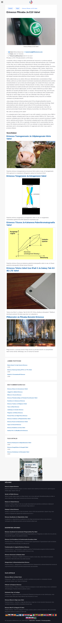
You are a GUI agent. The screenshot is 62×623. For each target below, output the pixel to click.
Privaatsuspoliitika (45, 620)
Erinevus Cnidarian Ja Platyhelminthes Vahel (18, 418)
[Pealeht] (31, 2)
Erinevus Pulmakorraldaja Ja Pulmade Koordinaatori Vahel (22, 397)
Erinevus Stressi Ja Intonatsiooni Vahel (17, 389)
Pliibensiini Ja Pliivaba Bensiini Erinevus (25, 317)
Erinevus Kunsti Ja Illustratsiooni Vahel (17, 421)
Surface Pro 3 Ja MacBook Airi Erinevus (17, 430)
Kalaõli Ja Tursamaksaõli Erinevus (16, 374)
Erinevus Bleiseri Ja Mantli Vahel (13, 577)
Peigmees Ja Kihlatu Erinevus (15, 412)
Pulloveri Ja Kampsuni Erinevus (13, 584)
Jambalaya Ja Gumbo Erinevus (15, 409)
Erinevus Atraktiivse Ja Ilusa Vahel (16, 427)
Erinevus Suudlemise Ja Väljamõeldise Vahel (16, 517)
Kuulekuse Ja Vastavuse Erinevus (16, 400)
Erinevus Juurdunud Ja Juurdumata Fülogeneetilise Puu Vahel (21, 531)
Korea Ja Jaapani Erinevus (12, 486)
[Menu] (2, 2)
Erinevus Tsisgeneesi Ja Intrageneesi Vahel (26, 176)
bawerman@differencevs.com (34, 52)
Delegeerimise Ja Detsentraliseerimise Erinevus (17, 562)
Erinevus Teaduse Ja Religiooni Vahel (17, 403)
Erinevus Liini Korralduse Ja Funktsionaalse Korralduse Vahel (21, 539)
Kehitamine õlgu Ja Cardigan (12, 592)
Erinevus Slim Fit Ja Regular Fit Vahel (14, 607)
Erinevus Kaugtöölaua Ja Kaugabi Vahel (17, 447)
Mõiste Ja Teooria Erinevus (14, 394)
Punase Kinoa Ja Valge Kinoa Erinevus (17, 415)
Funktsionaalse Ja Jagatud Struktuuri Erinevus (17, 547)
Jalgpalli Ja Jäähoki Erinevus (15, 392)
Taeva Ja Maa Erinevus (13, 406)
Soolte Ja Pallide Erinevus (11, 494)
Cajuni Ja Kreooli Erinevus (14, 424)
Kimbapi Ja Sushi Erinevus (12, 509)
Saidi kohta (32, 620)
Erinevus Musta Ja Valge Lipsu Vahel (14, 600)
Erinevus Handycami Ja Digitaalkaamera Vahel (19, 442)
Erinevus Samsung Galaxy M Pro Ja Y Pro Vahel (19, 369)
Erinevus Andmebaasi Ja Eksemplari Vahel (18, 452)
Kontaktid (38, 620)
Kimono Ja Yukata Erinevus (12, 501)
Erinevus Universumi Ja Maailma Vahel (15, 554)
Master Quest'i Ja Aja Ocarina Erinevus (17, 365)
